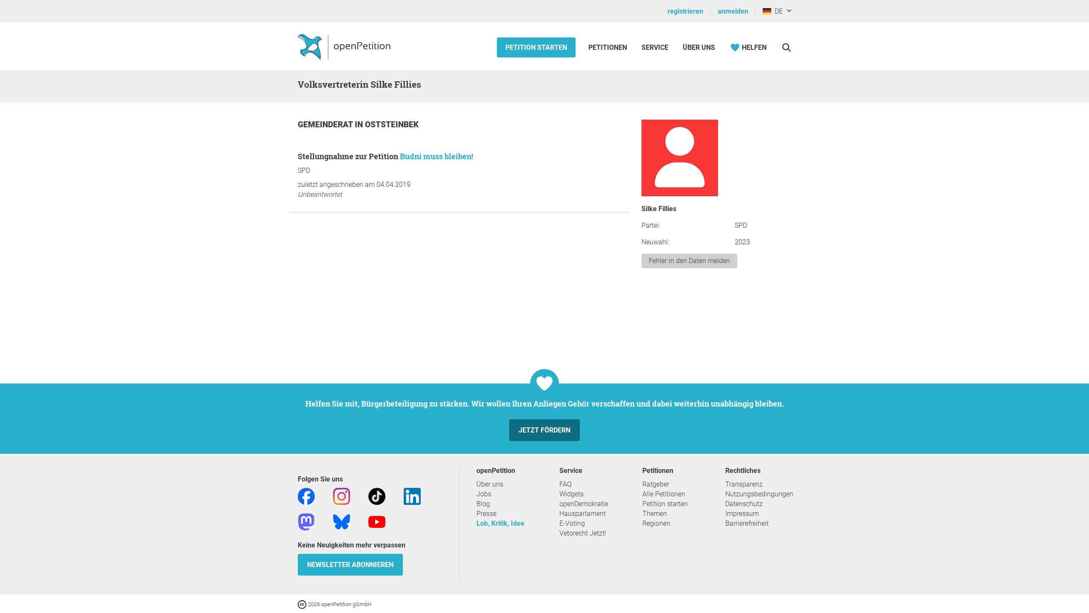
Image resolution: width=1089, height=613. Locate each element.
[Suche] (786, 47)
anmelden (733, 11)
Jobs (483, 494)
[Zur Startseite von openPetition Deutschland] (345, 46)
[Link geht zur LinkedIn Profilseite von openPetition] (412, 496)
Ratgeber (655, 484)
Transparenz (744, 484)
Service (654, 47)
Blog (483, 504)
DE (777, 11)
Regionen (656, 523)
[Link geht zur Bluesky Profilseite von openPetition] (341, 521)
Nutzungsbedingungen (759, 494)
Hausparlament (582, 514)
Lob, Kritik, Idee (500, 523)
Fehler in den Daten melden (689, 261)
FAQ (565, 484)
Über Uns (699, 47)
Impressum (742, 514)
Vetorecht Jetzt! (582, 533)
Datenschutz (744, 504)
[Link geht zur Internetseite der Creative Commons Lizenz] (303, 604)
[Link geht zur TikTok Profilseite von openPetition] (376, 496)
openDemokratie (583, 504)
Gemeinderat (326, 124)
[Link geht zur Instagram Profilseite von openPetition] (341, 496)
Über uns (489, 484)
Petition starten (536, 47)
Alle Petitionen (663, 494)
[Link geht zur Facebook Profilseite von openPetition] (306, 496)
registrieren (685, 11)
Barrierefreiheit (747, 523)
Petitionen (608, 47)
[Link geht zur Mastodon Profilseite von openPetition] (306, 521)
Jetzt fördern (544, 430)
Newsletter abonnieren (350, 565)
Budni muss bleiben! (436, 156)
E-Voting (572, 523)
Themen (654, 514)
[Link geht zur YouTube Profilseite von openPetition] (376, 521)
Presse (486, 514)
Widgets (571, 494)
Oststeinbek (392, 124)
